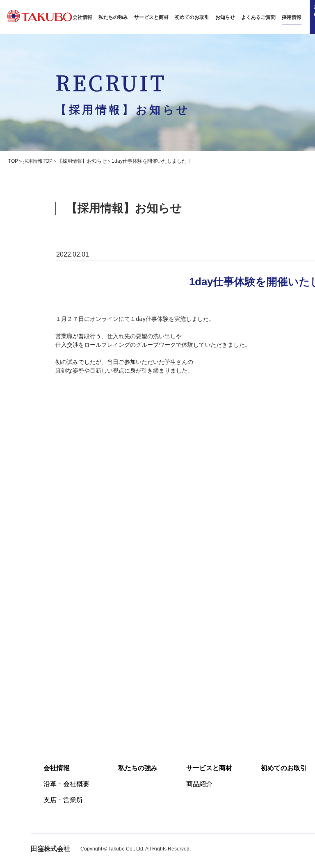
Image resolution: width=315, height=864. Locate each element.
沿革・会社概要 (66, 783)
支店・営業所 (63, 799)
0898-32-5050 (259, 643)
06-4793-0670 (259, 664)
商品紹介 (199, 783)
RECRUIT (122, 91)
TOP (13, 161)
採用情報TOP (37, 161)
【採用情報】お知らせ (82, 161)
